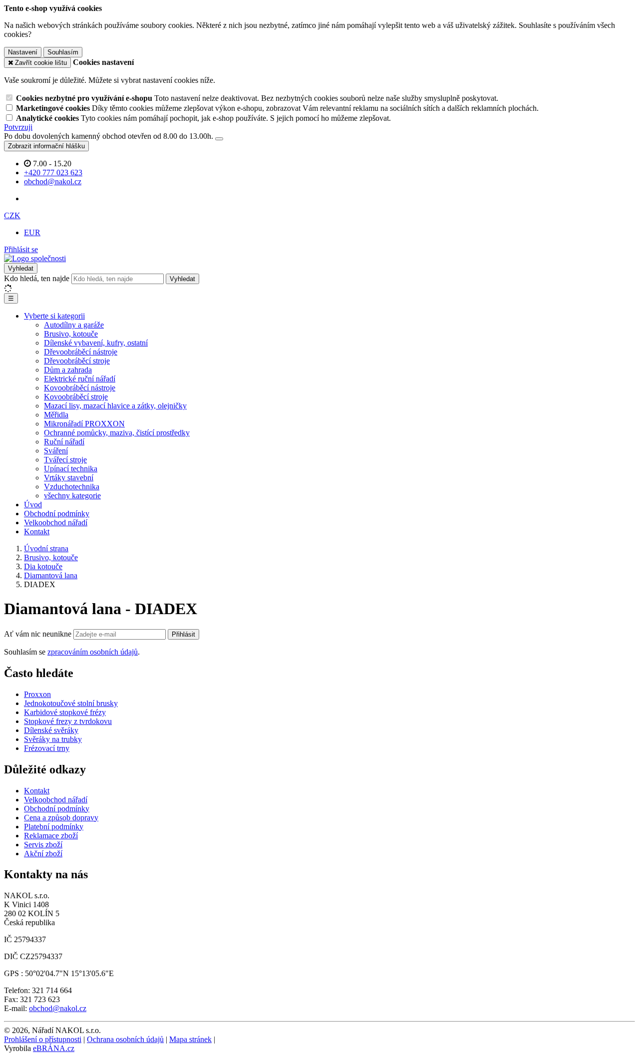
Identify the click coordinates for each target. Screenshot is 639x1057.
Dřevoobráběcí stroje (77, 360)
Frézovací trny (46, 748)
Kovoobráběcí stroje (76, 396)
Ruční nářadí (64, 441)
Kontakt (36, 531)
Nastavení (22, 52)
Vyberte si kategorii (54, 316)
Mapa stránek (190, 1039)
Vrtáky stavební (68, 477)
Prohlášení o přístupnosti (42, 1039)
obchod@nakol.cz (57, 1008)
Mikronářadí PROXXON (84, 423)
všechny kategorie (72, 495)
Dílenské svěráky (51, 730)
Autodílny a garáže (74, 325)
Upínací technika (70, 468)
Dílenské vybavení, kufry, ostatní (96, 343)
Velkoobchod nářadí (55, 522)
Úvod (33, 504)
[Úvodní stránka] (35, 258)
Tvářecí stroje (65, 459)
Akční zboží (43, 853)
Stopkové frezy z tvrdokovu (68, 721)
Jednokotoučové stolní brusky (71, 703)
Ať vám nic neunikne (38, 634)
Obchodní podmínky (56, 513)
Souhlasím (62, 52)
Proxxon (37, 694)
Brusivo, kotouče (71, 334)
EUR (32, 232)
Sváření (56, 450)
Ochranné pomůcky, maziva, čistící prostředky (117, 432)
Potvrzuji (18, 127)
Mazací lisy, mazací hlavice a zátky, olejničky (115, 405)
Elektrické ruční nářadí (79, 378)
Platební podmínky (53, 826)
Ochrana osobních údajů (125, 1039)
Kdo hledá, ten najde (36, 278)
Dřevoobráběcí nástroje (80, 352)
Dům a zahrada (68, 369)
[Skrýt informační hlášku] (219, 138)
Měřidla (56, 414)
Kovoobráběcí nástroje (79, 387)
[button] (12, 215)
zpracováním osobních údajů (92, 652)
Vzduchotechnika (71, 486)
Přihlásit (183, 634)
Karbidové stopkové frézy (65, 712)
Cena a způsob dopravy (61, 817)
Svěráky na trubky (53, 739)
